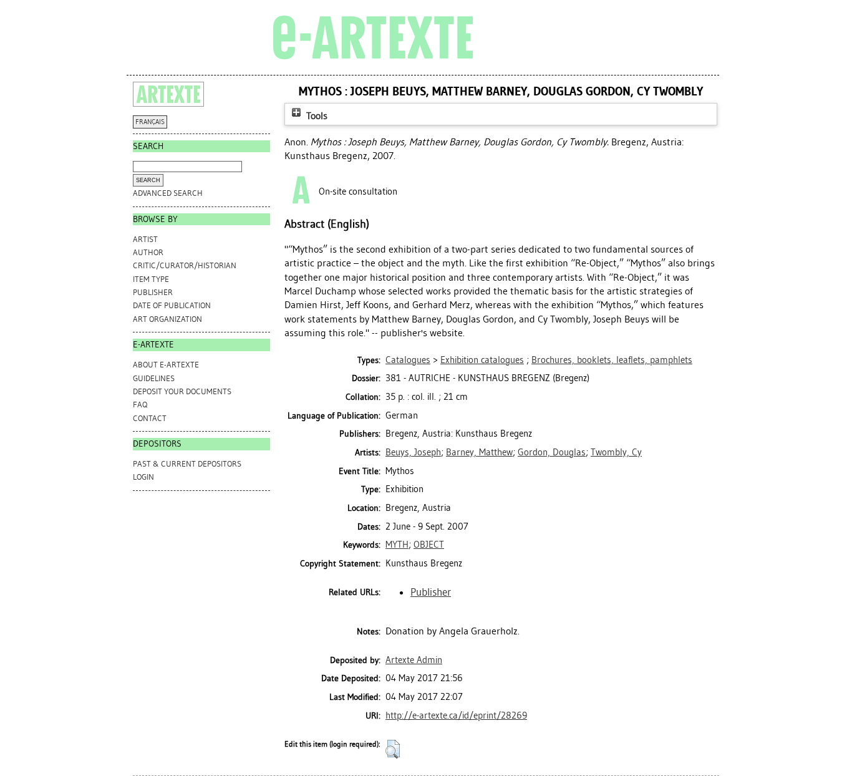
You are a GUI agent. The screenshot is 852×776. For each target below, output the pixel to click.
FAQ (140, 404)
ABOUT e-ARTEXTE (166, 364)
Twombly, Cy (616, 452)
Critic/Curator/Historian (184, 265)
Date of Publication (172, 305)
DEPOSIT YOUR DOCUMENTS (182, 391)
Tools (315, 116)
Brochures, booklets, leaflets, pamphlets (611, 360)
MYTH (397, 544)
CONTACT (150, 418)
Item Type (151, 279)
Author (148, 252)
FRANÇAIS (150, 122)
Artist (145, 239)
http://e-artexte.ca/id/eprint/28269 (456, 715)
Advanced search (168, 193)
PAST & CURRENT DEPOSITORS (187, 463)
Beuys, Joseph (413, 452)
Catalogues (407, 360)
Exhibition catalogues (482, 360)
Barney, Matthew (479, 452)
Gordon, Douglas (552, 452)
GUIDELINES (154, 378)
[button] (392, 749)
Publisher (153, 292)
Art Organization (167, 319)
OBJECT (429, 544)
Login (143, 477)
